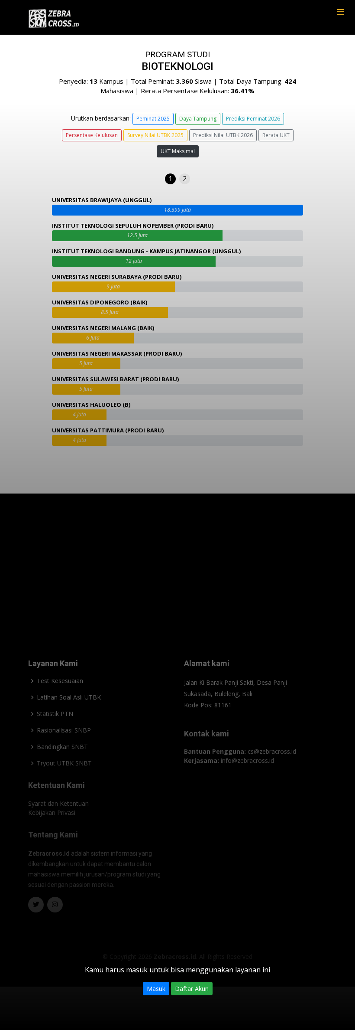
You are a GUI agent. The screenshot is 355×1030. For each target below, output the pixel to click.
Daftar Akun (192, 988)
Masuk (156, 988)
